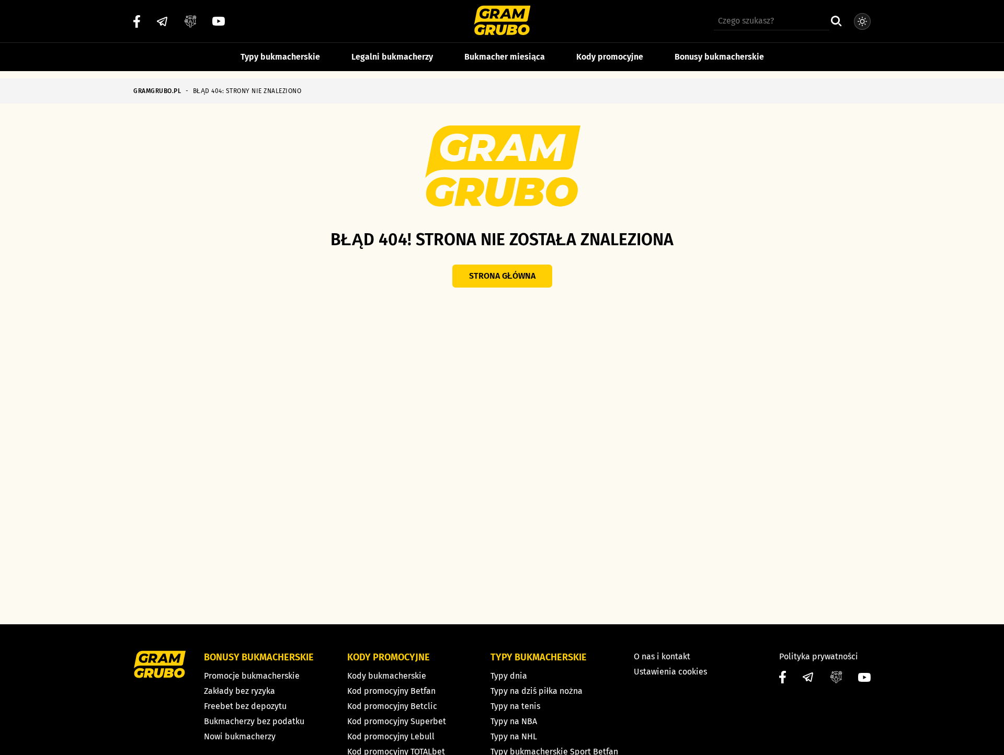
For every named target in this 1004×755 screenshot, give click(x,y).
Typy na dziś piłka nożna (536, 691)
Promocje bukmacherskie (252, 676)
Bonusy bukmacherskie (719, 57)
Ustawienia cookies (670, 672)
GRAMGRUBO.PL (157, 91)
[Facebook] (136, 21)
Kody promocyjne (609, 57)
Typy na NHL (513, 736)
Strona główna (502, 276)
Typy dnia (508, 676)
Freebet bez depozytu (245, 706)
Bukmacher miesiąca (504, 57)
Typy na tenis (515, 706)
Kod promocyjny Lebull (391, 736)
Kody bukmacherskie (386, 676)
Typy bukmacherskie (280, 57)
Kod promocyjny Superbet (396, 721)
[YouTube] (218, 21)
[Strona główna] (502, 21)
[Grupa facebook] (190, 21)
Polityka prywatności (818, 656)
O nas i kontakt (662, 656)
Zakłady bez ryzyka (239, 691)
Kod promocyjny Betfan (391, 691)
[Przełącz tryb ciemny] (862, 21)
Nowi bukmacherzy (240, 736)
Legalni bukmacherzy (392, 57)
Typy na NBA (513, 721)
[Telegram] (162, 21)
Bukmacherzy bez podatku (254, 721)
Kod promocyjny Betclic (392, 706)
